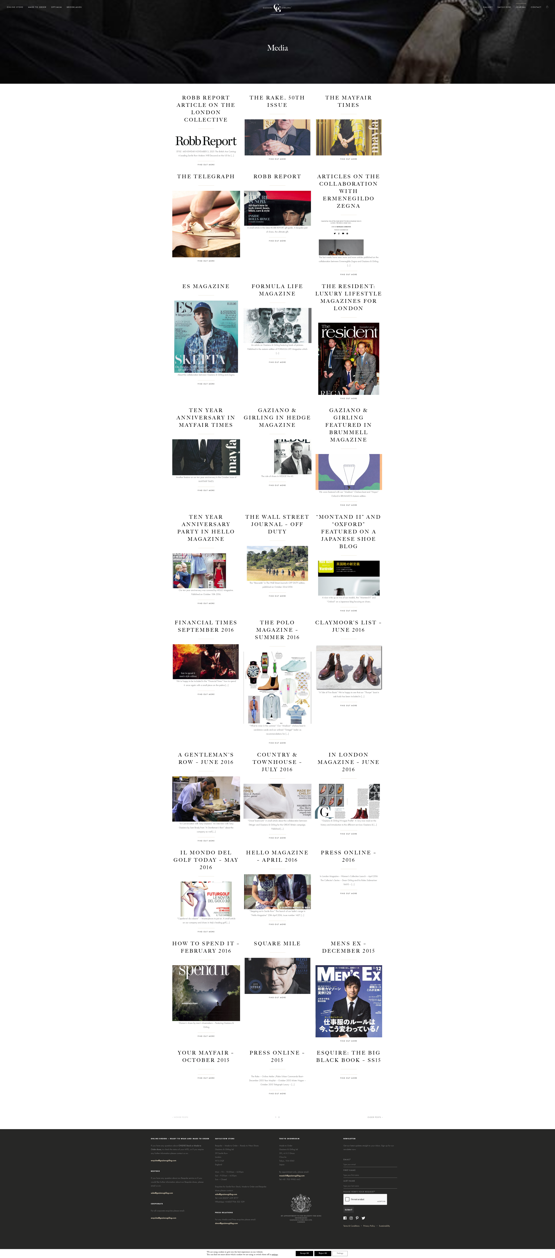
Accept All (304, 1253)
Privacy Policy (369, 1225)
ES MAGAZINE (206, 286)
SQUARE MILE (277, 944)
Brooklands (74, 7)
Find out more (206, 165)
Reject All (323, 1253)
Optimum (56, 7)
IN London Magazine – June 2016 (349, 762)
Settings (340, 1253)
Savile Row (504, 7)
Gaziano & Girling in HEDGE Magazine (277, 417)
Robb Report (278, 177)
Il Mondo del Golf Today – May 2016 (206, 860)
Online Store (15, 7)
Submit (348, 1209)
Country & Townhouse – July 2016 (278, 762)
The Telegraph (206, 177)
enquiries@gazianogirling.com (163, 1217)
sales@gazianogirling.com (162, 1192)
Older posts (374, 1117)
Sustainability (384, 1225)
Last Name (349, 1180)
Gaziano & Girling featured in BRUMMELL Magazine (348, 425)
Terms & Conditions (351, 1225)
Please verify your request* (359, 1191)
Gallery (488, 7)
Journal (521, 7)
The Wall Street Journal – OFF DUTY (277, 524)
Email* (347, 1159)
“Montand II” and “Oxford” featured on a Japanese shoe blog (348, 531)
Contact (536, 7)
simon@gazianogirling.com (226, 1223)
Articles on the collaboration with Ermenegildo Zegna (348, 191)
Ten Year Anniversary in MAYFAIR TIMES (206, 417)
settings (275, 1255)
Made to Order (37, 7)
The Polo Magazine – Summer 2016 (277, 630)
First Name (349, 1170)
